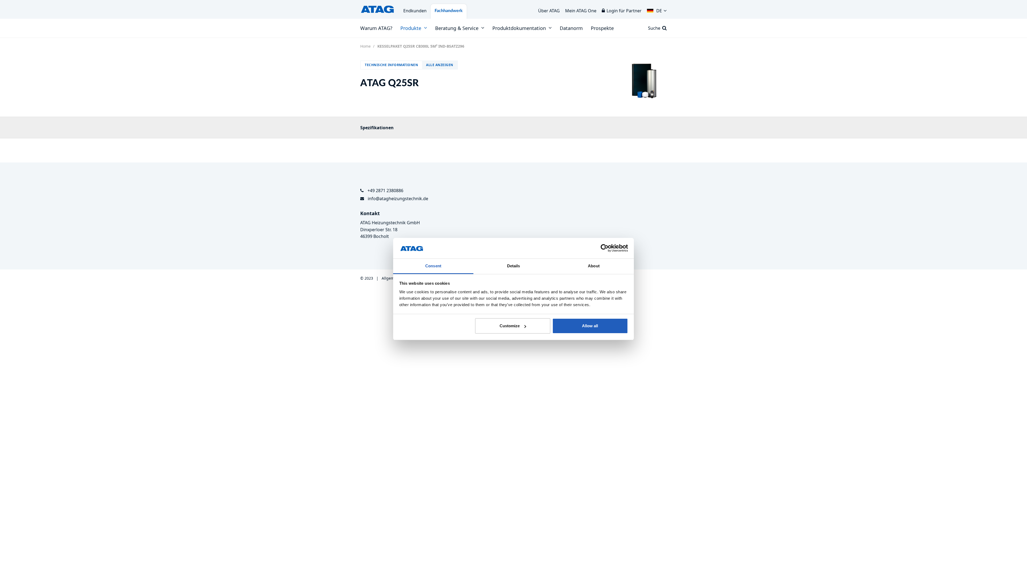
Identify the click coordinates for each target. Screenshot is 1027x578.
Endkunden (415, 11)
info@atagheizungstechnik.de (398, 198)
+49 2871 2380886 (385, 190)
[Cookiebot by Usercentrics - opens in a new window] (604, 248)
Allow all (590, 326)
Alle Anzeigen (439, 65)
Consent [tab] (433, 266)
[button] (657, 9)
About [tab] (594, 266)
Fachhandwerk (449, 11)
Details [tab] (513, 266)
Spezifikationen (377, 128)
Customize (510, 326)
